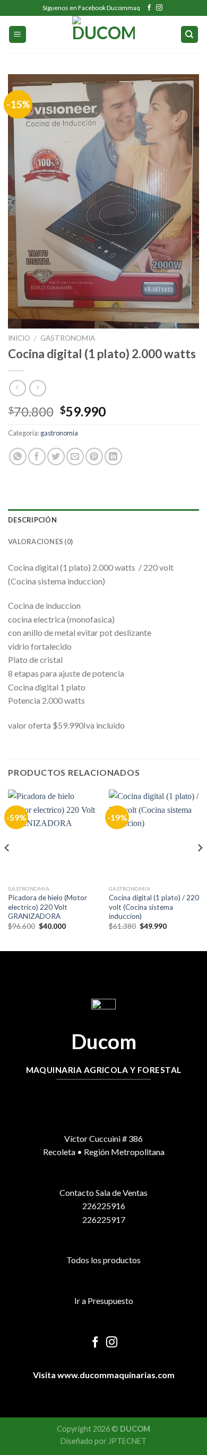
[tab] (103, 519)
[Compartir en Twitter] (56, 456)
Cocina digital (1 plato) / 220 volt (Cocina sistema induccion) (154, 906)
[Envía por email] (75, 456)
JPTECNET (127, 1440)
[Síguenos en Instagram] (159, 8)
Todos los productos (103, 1260)
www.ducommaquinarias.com (115, 1375)
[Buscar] (190, 34)
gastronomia (67, 338)
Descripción (32, 520)
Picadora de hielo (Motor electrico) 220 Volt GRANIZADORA (47, 906)
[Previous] (7, 869)
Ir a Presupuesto (103, 1301)
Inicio (19, 338)
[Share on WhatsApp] (18, 456)
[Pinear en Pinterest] (94, 456)
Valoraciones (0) (40, 541)
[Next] (199, 869)
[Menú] (18, 34)
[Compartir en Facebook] (37, 456)
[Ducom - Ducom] (104, 34)
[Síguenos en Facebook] (149, 8)
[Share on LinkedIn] (113, 456)
